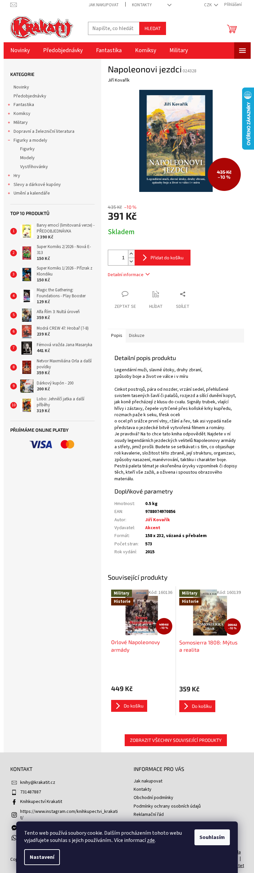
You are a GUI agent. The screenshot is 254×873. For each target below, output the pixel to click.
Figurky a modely (30, 140)
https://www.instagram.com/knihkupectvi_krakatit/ (69, 814)
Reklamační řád (149, 814)
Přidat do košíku (167, 257)
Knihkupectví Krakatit (41, 801)
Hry (17, 175)
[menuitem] (20, 50)
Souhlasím (212, 837)
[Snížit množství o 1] (131, 261)
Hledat (153, 28)
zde (151, 840)
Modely (27, 158)
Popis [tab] (116, 335)
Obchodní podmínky (153, 797)
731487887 (30, 792)
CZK (208, 5)
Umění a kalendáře (32, 193)
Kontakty (142, 5)
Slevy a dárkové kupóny (37, 184)
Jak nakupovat (104, 5)
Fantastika (24, 104)
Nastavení (42, 857)
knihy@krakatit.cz (37, 782)
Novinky (21, 87)
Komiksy (22, 113)
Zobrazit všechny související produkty (176, 740)
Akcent (152, 528)
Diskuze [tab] (137, 335)
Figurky (27, 149)
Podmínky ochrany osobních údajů (167, 806)
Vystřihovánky (34, 167)
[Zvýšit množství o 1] (131, 254)
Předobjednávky (30, 96)
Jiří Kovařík (157, 520)
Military (21, 122)
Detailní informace (126, 275)
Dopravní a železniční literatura (44, 131)
